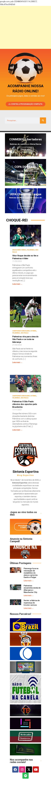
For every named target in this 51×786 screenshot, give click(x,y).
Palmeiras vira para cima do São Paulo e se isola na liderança (25, 339)
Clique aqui (25, 149)
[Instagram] (22, 769)
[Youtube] (36, 769)
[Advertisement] (25, 27)
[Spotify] (25, 776)
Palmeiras (31, 250)
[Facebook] (15, 769)
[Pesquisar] (43, 120)
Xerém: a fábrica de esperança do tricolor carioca (32, 602)
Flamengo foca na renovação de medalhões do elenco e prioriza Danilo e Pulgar (31, 573)
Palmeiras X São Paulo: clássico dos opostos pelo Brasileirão (24, 404)
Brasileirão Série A (19, 250)
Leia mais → (17, 284)
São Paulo (24, 333)
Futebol (33, 331)
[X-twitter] (29, 769)
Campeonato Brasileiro (21, 331)
